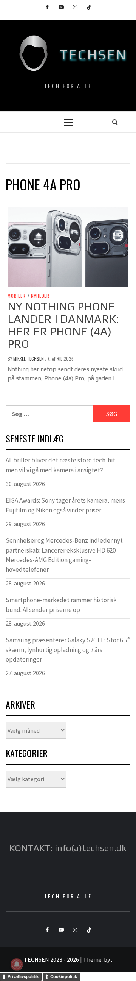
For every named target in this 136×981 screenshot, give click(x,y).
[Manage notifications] (17, 964)
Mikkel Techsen (29, 358)
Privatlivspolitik (23, 976)
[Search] (115, 121)
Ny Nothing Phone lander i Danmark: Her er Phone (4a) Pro (63, 325)
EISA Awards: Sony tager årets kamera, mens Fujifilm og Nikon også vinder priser (65, 505)
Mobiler (17, 296)
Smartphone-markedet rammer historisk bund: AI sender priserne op (61, 605)
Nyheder (40, 296)
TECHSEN (93, 54)
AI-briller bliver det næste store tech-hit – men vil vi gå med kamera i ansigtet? (63, 465)
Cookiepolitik (63, 976)
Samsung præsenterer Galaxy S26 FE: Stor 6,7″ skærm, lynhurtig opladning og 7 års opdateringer (68, 649)
